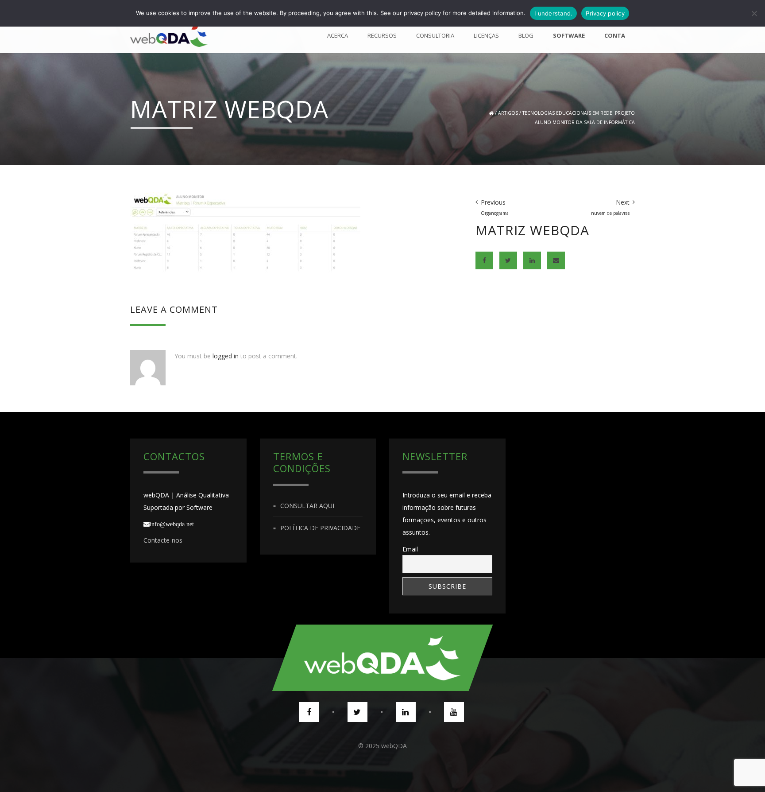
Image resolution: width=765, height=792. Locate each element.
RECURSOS (382, 35)
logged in (225, 356)
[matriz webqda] (253, 241)
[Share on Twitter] (508, 260)
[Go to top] (382, 658)
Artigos (508, 113)
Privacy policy (605, 13)
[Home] (169, 35)
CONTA (614, 35)
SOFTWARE (569, 35)
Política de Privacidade (320, 528)
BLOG (525, 35)
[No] (754, 13)
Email (410, 549)
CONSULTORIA (435, 35)
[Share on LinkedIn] (532, 260)
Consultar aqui (307, 505)
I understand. (553, 13)
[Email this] (556, 260)
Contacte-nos (162, 540)
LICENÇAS (486, 35)
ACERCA (337, 35)
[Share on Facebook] (484, 260)
